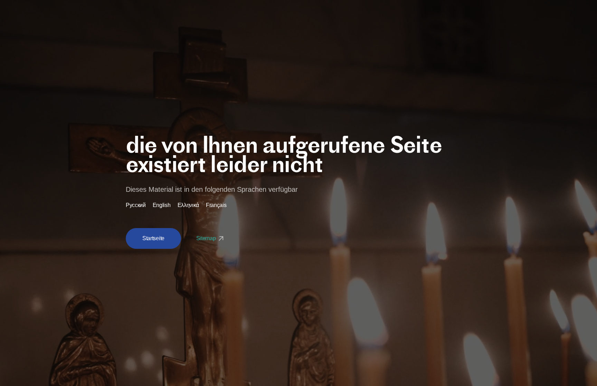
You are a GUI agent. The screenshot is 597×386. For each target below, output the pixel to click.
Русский (136, 205)
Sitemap (206, 238)
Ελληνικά (188, 205)
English (162, 205)
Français (216, 205)
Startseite (153, 238)
